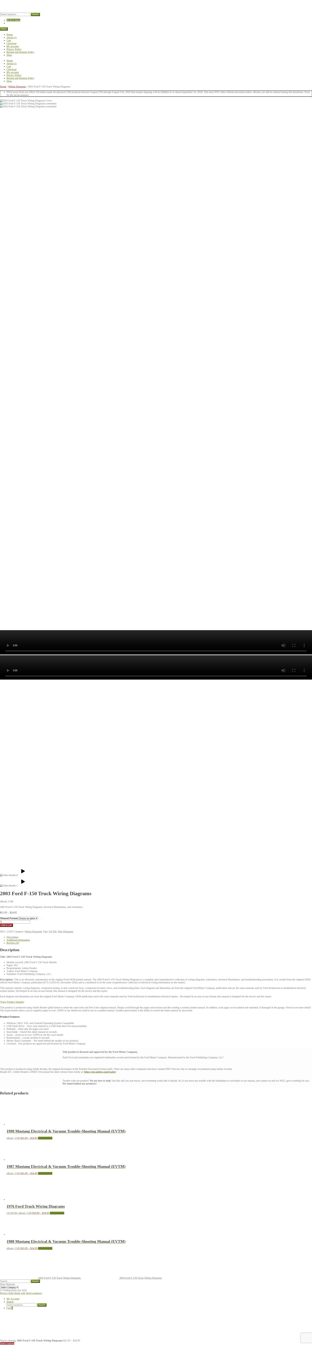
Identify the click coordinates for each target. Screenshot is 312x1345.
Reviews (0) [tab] (12, 943)
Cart (8, 40)
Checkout (11, 43)
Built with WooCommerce (28, 1293)
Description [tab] (12, 937)
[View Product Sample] (12, 1002)
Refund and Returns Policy (20, 52)
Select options (45, 1138)
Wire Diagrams (65, 931)
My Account (12, 1298)
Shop (9, 55)
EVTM (52, 931)
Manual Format (9, 918)
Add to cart (6, 925)
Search (35, 14)
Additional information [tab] (18, 940)
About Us (11, 37)
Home (9, 34)
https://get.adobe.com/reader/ (100, 1072)
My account (12, 46)
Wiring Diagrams (17, 86)
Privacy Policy (13, 49)
